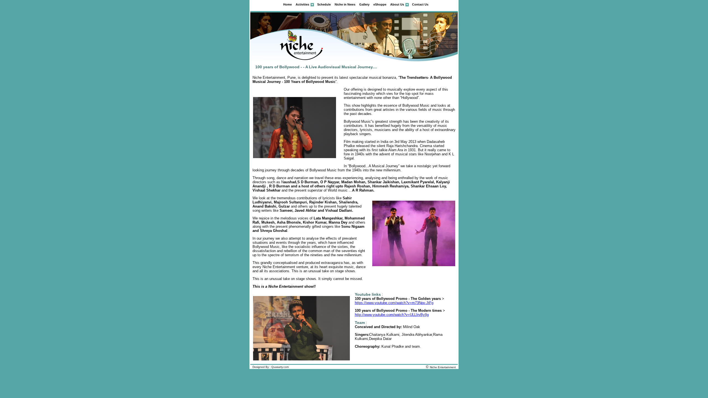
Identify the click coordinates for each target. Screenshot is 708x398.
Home (287, 4)
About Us (397, 4)
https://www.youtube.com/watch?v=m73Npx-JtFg (394, 303)
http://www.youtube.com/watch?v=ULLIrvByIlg (392, 315)
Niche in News (345, 4)
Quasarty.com (280, 366)
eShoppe (379, 4)
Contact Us (420, 4)
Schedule (324, 4)
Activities (302, 4)
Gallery (364, 4)
